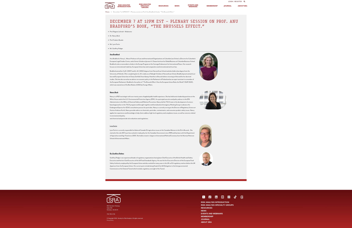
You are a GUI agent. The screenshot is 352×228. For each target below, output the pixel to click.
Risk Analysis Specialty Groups (145, 5)
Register (238, 1)
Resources (163, 6)
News (177, 6)
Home (107, 12)
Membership (212, 6)
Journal (227, 6)
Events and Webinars (193, 6)
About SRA (242, 6)
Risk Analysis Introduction (124, 6)
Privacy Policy (110, 220)
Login (230, 1)
